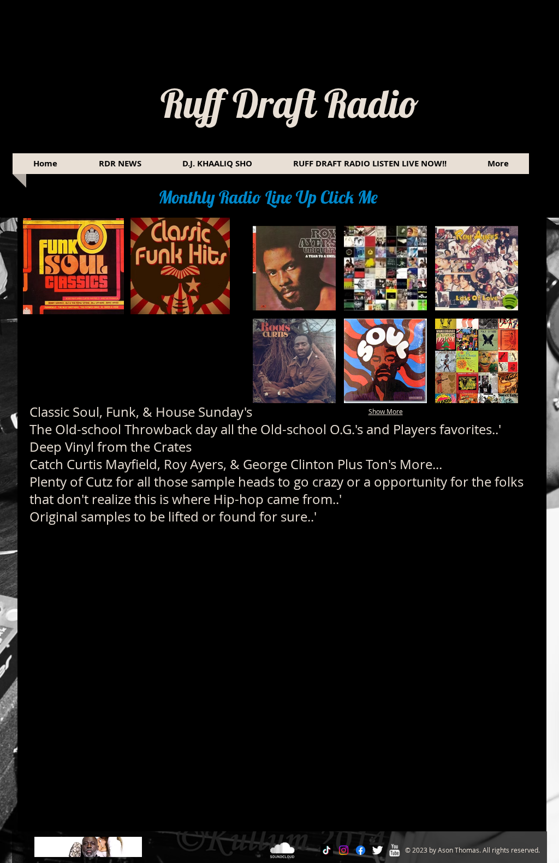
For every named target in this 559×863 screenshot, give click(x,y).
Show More (385, 411)
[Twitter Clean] (377, 850)
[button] (294, 268)
